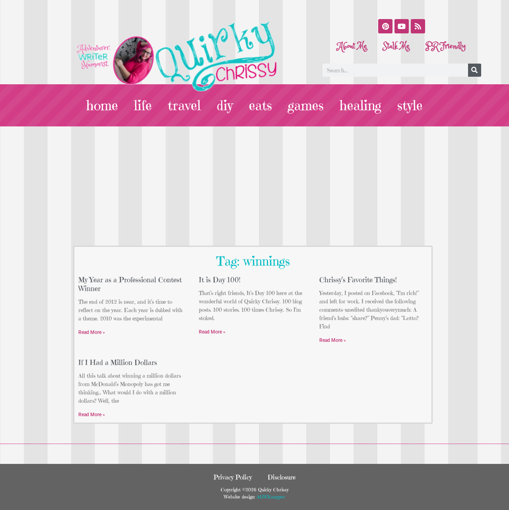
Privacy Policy (233, 477)
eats (260, 105)
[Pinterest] (385, 26)
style (410, 105)
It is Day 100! (220, 279)
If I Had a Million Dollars (117, 362)
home (102, 105)
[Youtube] (401, 26)
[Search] (474, 70)
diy (225, 105)
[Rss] (418, 26)
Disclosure (281, 477)
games (306, 105)
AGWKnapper (270, 497)
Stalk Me (396, 46)
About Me (352, 46)
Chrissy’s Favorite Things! (358, 279)
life (143, 105)
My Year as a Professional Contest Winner (130, 284)
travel (184, 105)
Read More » (91, 332)
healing (360, 105)
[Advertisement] (254, 186)
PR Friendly (445, 46)
